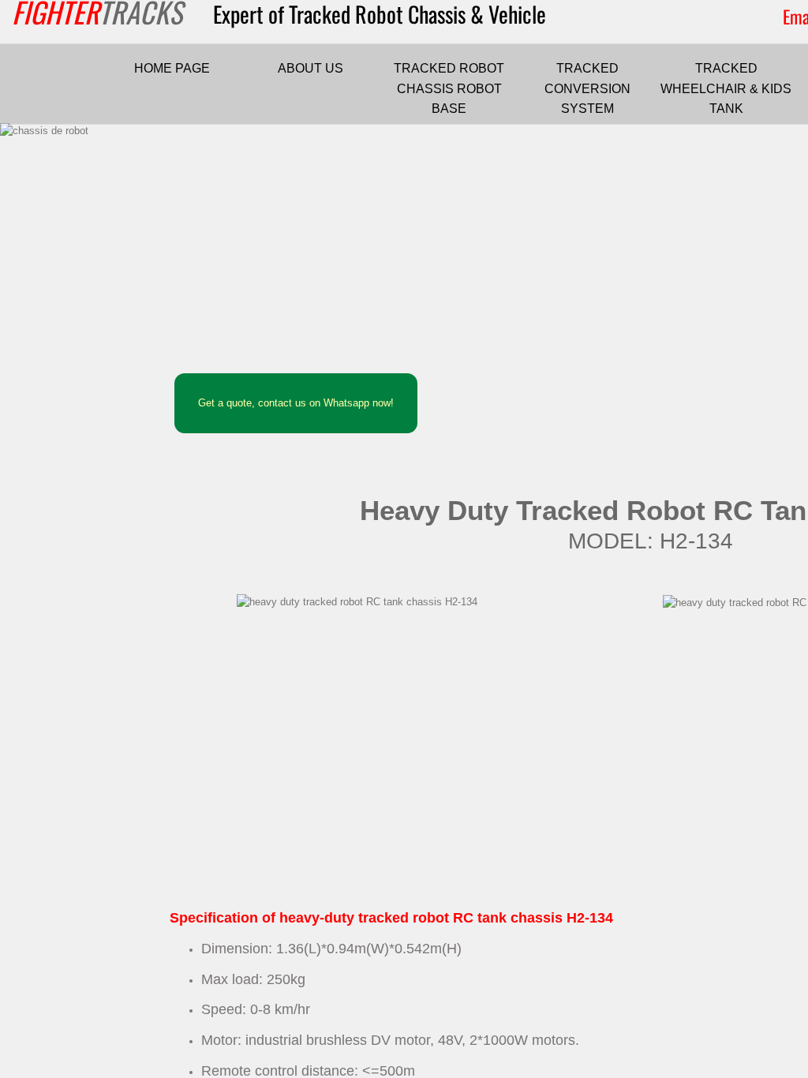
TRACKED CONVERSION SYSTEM (587, 88)
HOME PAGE (172, 68)
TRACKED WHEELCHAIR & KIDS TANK (725, 88)
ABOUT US (310, 68)
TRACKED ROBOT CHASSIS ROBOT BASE (449, 88)
